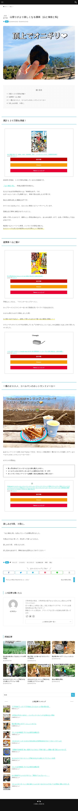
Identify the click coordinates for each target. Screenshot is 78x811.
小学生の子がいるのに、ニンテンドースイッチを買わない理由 (33, 715)
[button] (8, 572)
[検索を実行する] (73, 695)
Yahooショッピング (38, 171)
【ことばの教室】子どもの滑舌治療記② (25, 767)
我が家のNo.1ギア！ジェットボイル (24, 724)
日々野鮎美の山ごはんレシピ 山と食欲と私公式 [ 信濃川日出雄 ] (25, 276)
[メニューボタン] (2, 2)
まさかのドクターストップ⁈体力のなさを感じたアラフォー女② (33, 758)
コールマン (22, 562)
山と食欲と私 (39, 562)
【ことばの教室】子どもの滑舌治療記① (25, 732)
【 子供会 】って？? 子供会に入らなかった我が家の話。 (31, 706)
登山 (7, 21)
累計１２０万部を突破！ (17, 94)
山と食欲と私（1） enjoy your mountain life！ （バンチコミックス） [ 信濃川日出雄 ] (32, 154)
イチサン (13, 611)
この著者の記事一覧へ (49, 622)
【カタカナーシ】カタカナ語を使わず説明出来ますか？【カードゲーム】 (37, 741)
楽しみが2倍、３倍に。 (17, 103)
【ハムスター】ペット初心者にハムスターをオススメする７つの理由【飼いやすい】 (41, 784)
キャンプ (14, 562)
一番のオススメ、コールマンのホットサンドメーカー (27, 100)
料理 (46, 562)
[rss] (40, 801)
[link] (27, 616)
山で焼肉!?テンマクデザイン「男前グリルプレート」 (31, 775)
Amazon (38, 165)
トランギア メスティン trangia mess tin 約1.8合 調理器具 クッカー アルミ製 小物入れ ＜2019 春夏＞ (35, 351)
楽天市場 (38, 159)
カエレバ (15, 156)
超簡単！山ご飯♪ (15, 97)
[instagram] (33, 616)
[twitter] (30, 616)
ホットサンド (30, 562)
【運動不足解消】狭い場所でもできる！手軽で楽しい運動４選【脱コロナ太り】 (39, 749)
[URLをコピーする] (69, 572)
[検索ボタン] (75, 2)
